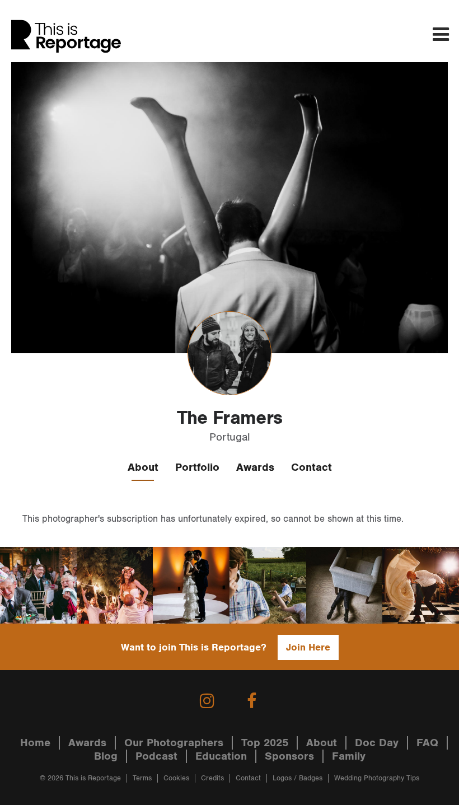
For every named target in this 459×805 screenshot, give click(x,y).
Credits (212, 778)
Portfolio (197, 467)
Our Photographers (173, 743)
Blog (106, 756)
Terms (142, 778)
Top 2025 (264, 743)
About (143, 467)
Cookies (176, 778)
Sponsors (289, 756)
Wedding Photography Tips (376, 778)
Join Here (308, 647)
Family (349, 756)
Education (221, 756)
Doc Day (377, 743)
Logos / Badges (297, 778)
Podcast (156, 756)
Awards (255, 467)
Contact (311, 467)
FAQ (427, 743)
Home (35, 743)
